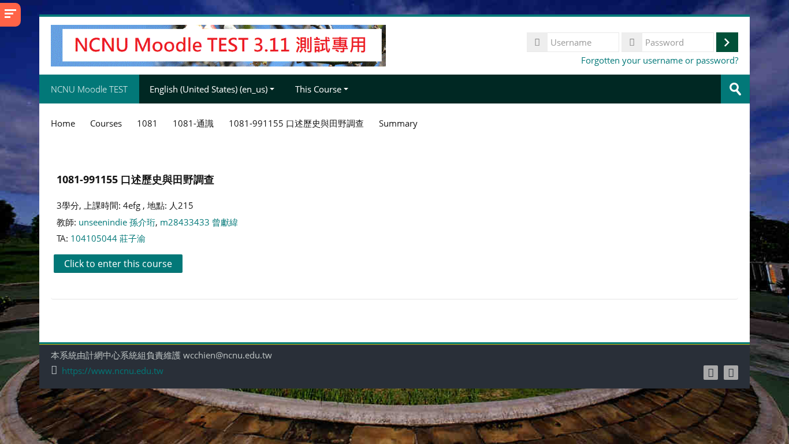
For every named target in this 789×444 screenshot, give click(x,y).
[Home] (218, 44)
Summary (398, 123)
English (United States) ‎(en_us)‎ (208, 89)
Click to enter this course (118, 263)
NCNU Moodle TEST (89, 89)
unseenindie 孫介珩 (117, 222)
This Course (318, 89)
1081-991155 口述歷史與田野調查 (135, 179)
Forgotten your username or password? (659, 60)
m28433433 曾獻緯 (199, 222)
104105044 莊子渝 (108, 238)
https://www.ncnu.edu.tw (112, 371)
